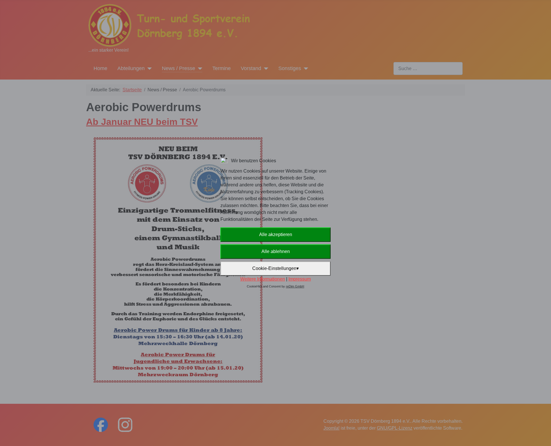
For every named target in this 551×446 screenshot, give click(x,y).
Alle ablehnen (275, 251)
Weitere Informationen (262, 279)
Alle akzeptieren (275, 234)
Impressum (299, 279)
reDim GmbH (295, 286)
